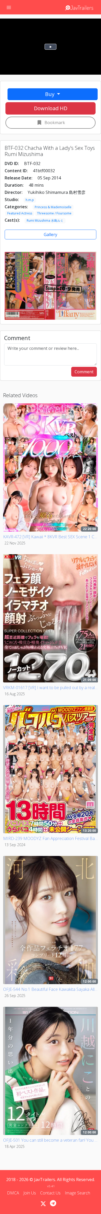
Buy (50, 94)
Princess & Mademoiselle (53, 207)
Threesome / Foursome (54, 213)
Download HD (50, 108)
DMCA (13, 1193)
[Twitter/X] (43, 1203)
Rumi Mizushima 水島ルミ (45, 220)
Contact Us (50, 1193)
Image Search (77, 1193)
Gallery (50, 234)
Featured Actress (19, 213)
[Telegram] (53, 1203)
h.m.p (30, 200)
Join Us (29, 1193)
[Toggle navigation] (9, 7)
